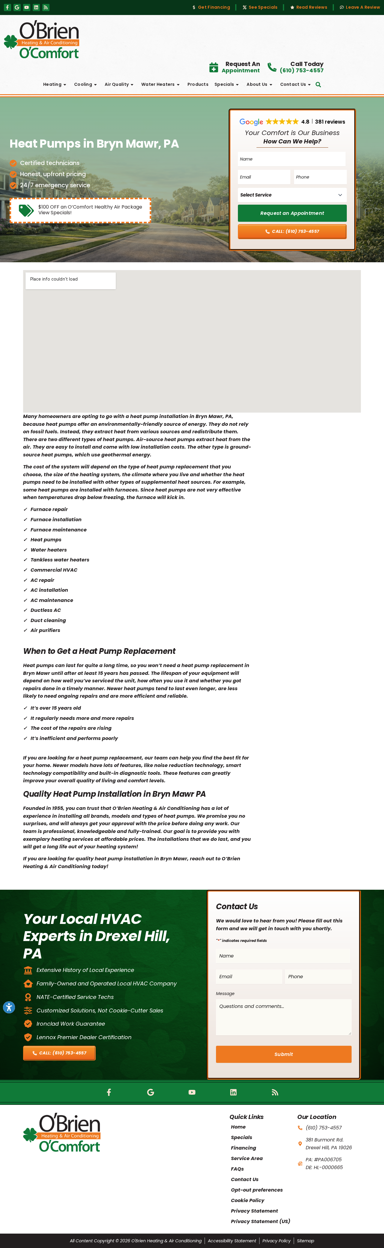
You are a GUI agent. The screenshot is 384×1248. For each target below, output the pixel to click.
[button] (318, 84)
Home (238, 1126)
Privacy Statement (254, 1210)
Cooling (83, 84)
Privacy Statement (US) (260, 1221)
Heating (52, 84)
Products (198, 84)
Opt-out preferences (257, 1189)
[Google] (17, 7)
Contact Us (293, 84)
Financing (243, 1147)
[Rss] (46, 7)
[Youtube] (26, 7)
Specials (224, 84)
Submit (283, 1054)
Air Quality (117, 84)
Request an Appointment (292, 213)
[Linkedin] (36, 7)
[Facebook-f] (7, 7)
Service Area (247, 1158)
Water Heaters (158, 84)
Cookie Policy (247, 1200)
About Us (257, 84)
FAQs (237, 1168)
